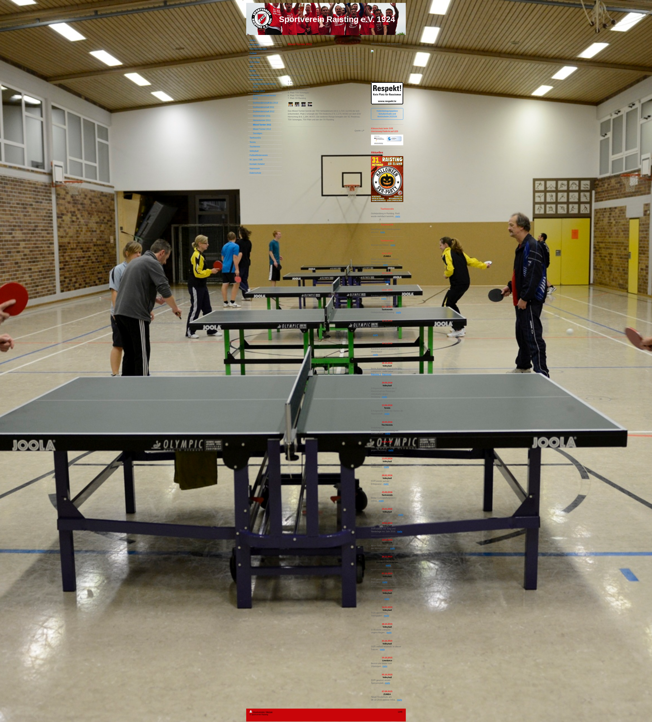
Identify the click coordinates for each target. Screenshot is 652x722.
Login (400, 711)
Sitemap (269, 712)
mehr (397, 216)
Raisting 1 (376, 374)
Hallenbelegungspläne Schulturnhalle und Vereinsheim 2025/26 (387, 114)
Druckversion (259, 712)
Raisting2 (386, 374)
